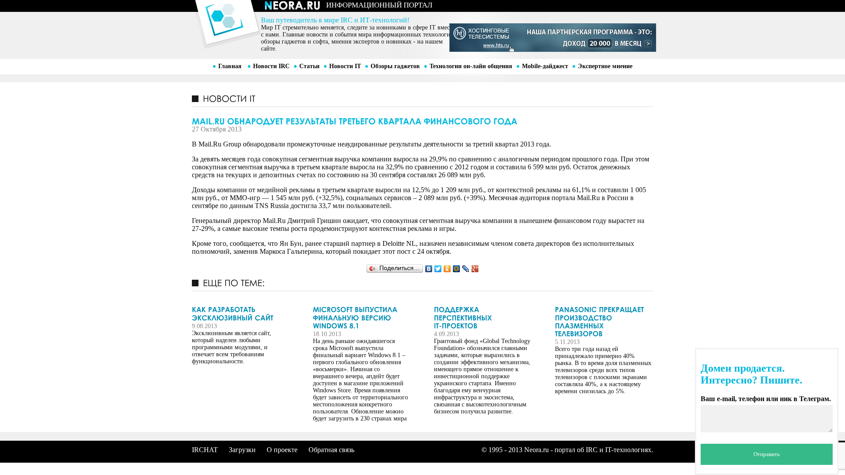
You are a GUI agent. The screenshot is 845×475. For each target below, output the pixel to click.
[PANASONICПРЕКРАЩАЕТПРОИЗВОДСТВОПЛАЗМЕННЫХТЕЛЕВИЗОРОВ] (603, 322)
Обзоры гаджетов (395, 66)
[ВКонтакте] (429, 268)
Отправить (766, 454)
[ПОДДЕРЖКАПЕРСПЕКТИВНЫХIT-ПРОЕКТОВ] (482, 318)
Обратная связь (331, 449)
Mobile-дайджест (545, 66)
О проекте (282, 449)
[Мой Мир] (456, 268)
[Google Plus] (475, 268)
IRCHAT (205, 449)
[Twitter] (438, 268)
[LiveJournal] (465, 268)
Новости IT (345, 66)
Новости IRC (271, 66)
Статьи (309, 66)
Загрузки (242, 449)
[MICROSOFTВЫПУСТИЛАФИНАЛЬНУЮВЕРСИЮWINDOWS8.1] (361, 318)
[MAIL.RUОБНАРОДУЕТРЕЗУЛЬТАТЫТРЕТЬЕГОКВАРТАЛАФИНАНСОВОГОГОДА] (422, 120)
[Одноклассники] (447, 268)
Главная (230, 66)
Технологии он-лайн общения (471, 66)
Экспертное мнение (605, 66)
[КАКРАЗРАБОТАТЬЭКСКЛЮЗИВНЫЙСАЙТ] (240, 314)
